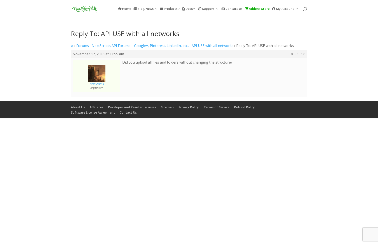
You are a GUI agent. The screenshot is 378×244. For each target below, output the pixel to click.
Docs (189, 9)
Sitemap (167, 107)
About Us (78, 107)
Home (126, 9)
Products (170, 9)
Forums (82, 45)
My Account (285, 9)
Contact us (234, 9)
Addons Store (259, 9)
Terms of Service (216, 107)
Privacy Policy (188, 107)
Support (208, 9)
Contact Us (128, 112)
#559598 (298, 54)
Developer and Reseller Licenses (132, 107)
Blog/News (146, 9)
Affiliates (96, 107)
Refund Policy (244, 107)
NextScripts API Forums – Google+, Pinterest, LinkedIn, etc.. (140, 45)
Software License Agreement (93, 112)
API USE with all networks (212, 45)
